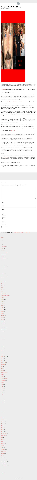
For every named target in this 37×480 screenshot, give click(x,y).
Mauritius (2, 358)
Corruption (2, 299)
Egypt (2, 313)
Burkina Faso (3, 281)
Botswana (2, 279)
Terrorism (2, 431)
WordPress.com (21, 478)
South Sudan (3, 421)
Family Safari (3, 321)
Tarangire (2, 429)
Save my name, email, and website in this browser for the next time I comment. (4, 219)
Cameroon (2, 285)
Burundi (2, 283)
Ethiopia (2, 317)
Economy (2, 309)
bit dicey (10, 132)
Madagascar (3, 346)
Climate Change (3, 293)
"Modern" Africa (3, 246)
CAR (2, 287)
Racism (2, 390)
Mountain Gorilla (3, 362)
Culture (2, 301)
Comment (4, 188)
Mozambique (3, 364)
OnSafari (2, 376)
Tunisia (2, 441)
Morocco (2, 360)
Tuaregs (2, 439)
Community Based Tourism (5, 295)
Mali (2, 352)
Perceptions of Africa (4, 378)
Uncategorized (3, 449)
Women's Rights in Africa (4, 465)
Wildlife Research (3, 463)
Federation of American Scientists (11, 101)
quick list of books (10, 128)
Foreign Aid (2, 323)
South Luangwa (3, 419)
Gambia (2, 325)
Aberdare (2, 248)
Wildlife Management (4, 461)
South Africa (3, 417)
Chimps (2, 291)
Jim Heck (2, 237)
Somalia (2, 415)
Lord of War (13, 130)
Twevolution (3, 443)
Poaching (2, 382)
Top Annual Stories (3, 433)
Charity (2, 289)
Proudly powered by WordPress (18, 477)
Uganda (2, 447)
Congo (2, 297)
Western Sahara (3, 459)
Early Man (2, 305)
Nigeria (2, 374)
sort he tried (20, 90)
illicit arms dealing (24, 101)
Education (2, 311)
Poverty (2, 386)
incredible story (9, 149)
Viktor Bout (3, 89)
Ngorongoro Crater (4, 372)
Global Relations (3, 327)
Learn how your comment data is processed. (22, 232)
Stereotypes (3, 423)
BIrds (2, 277)
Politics (2, 384)
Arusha (8, 8)
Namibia (2, 370)
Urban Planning (3, 451)
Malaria (2, 350)
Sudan (2, 425)
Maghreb (2, 348)
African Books (3, 254)
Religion (2, 394)
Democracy (2, 303)
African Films (3, 256)
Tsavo (2, 437)
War (1, 455)
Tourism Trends (3, 435)
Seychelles (2, 413)
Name (3, 202)
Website (3, 209)
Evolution (2, 319)
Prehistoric (2, 388)
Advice (2, 250)
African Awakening (4, 252)
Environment (3, 315)
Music (2, 366)
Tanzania (2, 427)
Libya (2, 344)
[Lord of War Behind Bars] (18, 3)
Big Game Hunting (3, 275)
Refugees (2, 392)
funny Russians (5, 157)
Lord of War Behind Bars (11, 7)
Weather (2, 457)
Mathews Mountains (4, 356)
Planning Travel (3, 380)
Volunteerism (3, 453)
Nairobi (2, 368)
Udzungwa (2, 445)
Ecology (2, 307)
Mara (2, 354)
